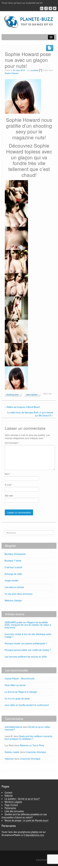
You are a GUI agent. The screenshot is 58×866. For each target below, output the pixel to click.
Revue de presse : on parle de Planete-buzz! (26, 820)
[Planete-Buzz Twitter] (54, 8)
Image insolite (11, 580)
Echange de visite (13, 573)
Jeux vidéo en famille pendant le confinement (27, 705)
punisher (34, 70)
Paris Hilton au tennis (15, 685)
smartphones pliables (28, 831)
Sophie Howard (11, 73)
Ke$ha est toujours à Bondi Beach (23, 406)
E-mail (8, 484)
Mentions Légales (13, 801)
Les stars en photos (14, 587)
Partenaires (10, 808)
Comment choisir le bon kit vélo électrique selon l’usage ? (28, 635)
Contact (8, 792)
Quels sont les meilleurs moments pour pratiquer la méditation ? (28, 737)
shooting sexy (12, 394)
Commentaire (12, 442)
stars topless (31, 394)
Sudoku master (12, 752)
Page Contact (11, 804)
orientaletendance (13, 726)
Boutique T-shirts (13, 560)
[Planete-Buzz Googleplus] (41, 8)
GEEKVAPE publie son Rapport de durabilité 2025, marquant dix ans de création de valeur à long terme (28, 625)
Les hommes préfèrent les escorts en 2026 (26, 656)
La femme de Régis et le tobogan (21, 691)
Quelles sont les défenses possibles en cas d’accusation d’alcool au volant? (24, 816)
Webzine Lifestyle (13, 600)
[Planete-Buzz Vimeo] (50, 8)
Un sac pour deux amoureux (18, 593)
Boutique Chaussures (15, 553)
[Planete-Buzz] (29, 21)
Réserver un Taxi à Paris (32, 745)
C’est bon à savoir (13, 567)
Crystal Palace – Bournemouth (19, 678)
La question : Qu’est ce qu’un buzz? (22, 798)
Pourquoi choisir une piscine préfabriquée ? (26, 643)
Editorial (9, 795)
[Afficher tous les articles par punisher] (40, 70)
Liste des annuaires (14, 811)
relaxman (9, 758)
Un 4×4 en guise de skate (17, 698)
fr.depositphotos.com (34, 835)
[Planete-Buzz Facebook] (46, 8)
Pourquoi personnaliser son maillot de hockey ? (28, 649)
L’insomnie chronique (36, 752)
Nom (8, 473)
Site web (9, 495)
